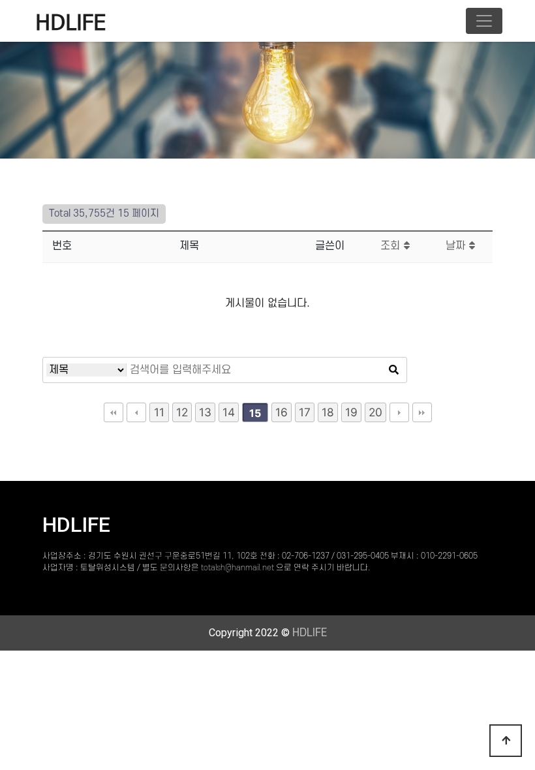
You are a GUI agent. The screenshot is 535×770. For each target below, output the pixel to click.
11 (159, 412)
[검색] (393, 370)
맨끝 (422, 412)
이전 (136, 412)
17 (305, 412)
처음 (113, 412)
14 (228, 412)
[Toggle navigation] (484, 21)
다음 (399, 412)
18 (328, 412)
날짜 (457, 246)
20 (375, 412)
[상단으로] (505, 740)
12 (182, 412)
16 (281, 412)
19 (351, 412)
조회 (391, 246)
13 (205, 412)
